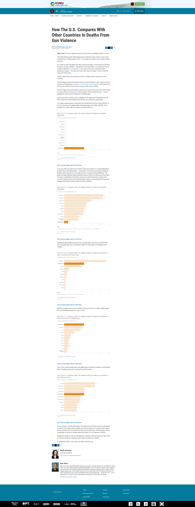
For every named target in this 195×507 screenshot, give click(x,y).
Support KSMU (86, 496)
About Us (105, 493)
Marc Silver (69, 47)
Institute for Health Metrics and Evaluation (86, 84)
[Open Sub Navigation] (59, 15)
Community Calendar (91, 15)
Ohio (77, 69)
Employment (106, 496)
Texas (72, 69)
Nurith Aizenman (61, 47)
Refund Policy (126, 490)
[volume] (56, 11)
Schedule (105, 490)
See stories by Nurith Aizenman (70, 455)
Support (79, 15)
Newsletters (113, 15)
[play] (52, 11)
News (56, 15)
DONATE (140, 4)
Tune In (104, 15)
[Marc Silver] (55, 467)
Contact (85, 490)
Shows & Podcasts (67, 15)
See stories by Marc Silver (68, 477)
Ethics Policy (126, 493)
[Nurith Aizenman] (55, 454)
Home (52, 15)
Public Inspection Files (88, 493)
